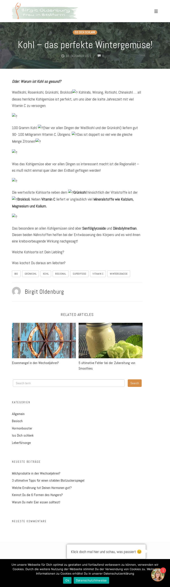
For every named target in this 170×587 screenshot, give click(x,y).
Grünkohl (31, 274)
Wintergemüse (119, 274)
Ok (67, 580)
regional (60, 274)
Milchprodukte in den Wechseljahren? (36, 473)
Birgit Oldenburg (44, 291)
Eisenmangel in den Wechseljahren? (35, 362)
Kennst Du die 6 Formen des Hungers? (37, 494)
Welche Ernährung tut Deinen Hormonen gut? (42, 487)
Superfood (79, 274)
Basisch (17, 421)
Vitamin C (98, 274)
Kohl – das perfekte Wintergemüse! (85, 44)
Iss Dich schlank (85, 32)
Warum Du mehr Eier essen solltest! (36, 502)
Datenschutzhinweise (91, 580)
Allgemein (18, 414)
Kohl (46, 274)
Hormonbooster (22, 428)
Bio (16, 274)
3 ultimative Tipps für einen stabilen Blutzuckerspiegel (48, 480)
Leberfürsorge (21, 442)
